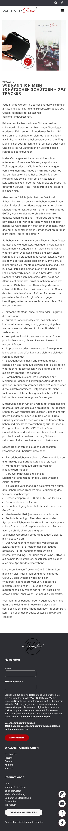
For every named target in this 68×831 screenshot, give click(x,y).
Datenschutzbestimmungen (35, 716)
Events (8, 761)
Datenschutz (11, 801)
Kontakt (9, 768)
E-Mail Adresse (14, 681)
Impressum (10, 804)
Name (9, 668)
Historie (8, 757)
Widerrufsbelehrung (15, 794)
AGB (7, 783)
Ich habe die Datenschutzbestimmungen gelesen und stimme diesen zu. (32, 727)
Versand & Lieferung (15, 787)
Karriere (9, 764)
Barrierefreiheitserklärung (18, 797)
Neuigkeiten (11, 754)
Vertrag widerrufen (23, 812)
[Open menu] (62, 10)
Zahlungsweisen (13, 790)
